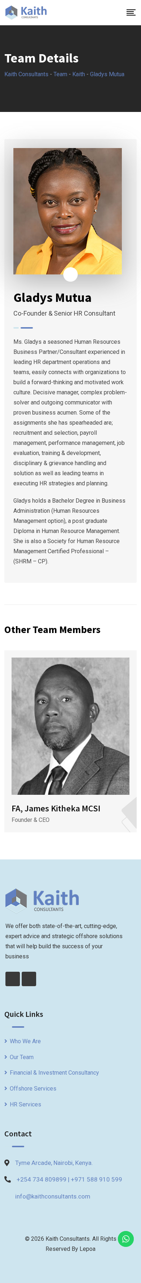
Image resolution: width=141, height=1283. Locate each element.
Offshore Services (33, 1088)
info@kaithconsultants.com (52, 1196)
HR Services (25, 1104)
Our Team (22, 1057)
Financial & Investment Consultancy (54, 1072)
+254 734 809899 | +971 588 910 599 (69, 1179)
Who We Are (25, 1041)
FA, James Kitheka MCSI (56, 808)
